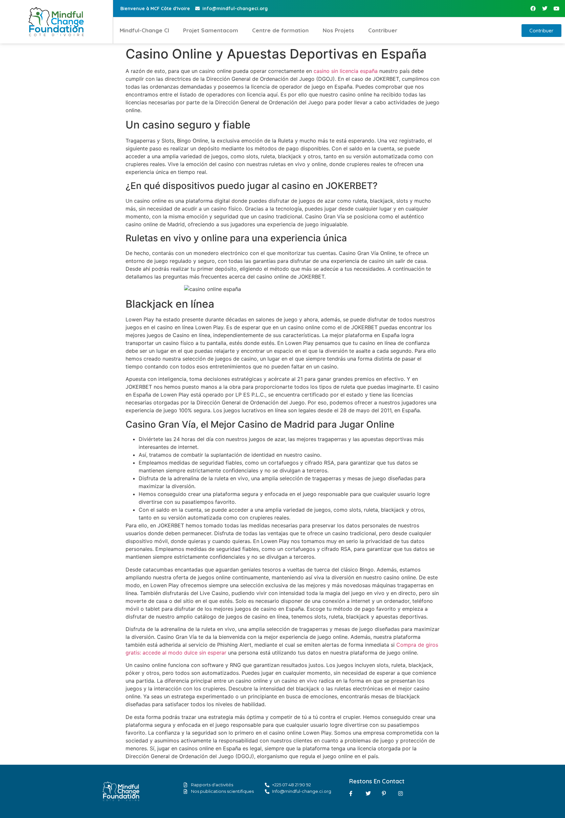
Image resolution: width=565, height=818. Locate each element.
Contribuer (382, 30)
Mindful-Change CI (144, 30)
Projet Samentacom (210, 30)
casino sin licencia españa (346, 71)
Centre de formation (280, 30)
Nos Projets (338, 30)
